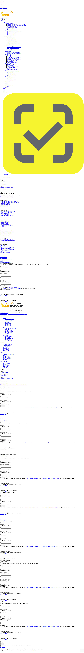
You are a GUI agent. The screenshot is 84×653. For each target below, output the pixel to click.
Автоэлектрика (10, 61)
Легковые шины (10, 64)
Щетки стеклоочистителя (12, 60)
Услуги (6, 70)
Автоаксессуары (8, 54)
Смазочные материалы (9, 23)
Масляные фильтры (11, 37)
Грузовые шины (10, 65)
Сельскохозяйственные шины (13, 66)
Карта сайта (2, 315)
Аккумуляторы (8, 51)
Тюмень (2, 1)
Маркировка (5, 174)
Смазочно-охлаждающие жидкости (14, 35)
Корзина (8, 86)
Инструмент (9, 55)
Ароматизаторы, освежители (13, 58)
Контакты (7, 83)
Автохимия (7, 45)
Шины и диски (8, 63)
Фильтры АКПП (10, 44)
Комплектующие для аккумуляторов (14, 53)
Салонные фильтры (11, 40)
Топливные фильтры (11, 39)
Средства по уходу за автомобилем (14, 46)
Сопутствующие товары (12, 62)
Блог (4, 90)
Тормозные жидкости (11, 33)
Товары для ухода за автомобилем (14, 57)
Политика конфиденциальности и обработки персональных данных (13, 314)
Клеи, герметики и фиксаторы (13, 48)
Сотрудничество (8, 76)
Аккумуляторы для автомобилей (13, 52)
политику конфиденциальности (13, 287)
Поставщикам (10, 80)
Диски (8, 68)
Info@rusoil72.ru (3, 8)
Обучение (9, 75)
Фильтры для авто (8, 36)
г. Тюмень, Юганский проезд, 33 (6, 187)
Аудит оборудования (11, 74)
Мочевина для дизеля (11, 34)
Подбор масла (10, 72)
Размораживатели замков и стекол (14, 47)
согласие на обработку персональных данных (12, 288)
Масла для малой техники (12, 29)
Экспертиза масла (10, 73)
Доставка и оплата (4, 313)
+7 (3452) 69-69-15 (4, 5)
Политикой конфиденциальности (31, 407)
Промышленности (10, 77)
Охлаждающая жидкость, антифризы (14, 31)
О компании (7, 81)
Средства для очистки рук (12, 49)
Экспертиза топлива (9, 331)
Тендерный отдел (8, 340)
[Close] (0, 422)
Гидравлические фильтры (12, 41)
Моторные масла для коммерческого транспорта (16, 25)
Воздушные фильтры (11, 38)
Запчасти (9, 56)
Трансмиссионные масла (12, 27)
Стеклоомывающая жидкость (13, 32)
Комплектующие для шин (12, 69)
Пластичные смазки (11, 28)
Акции (6, 82)
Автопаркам (9, 78)
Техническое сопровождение (13, 71)
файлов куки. (33, 650)
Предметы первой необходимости (14, 59)
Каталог (4, 22)
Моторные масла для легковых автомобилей (16, 24)
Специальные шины (11, 67)
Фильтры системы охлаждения (6, 225)
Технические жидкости (9, 30)
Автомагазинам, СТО (11, 79)
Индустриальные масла (11, 26)
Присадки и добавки (11, 50)
